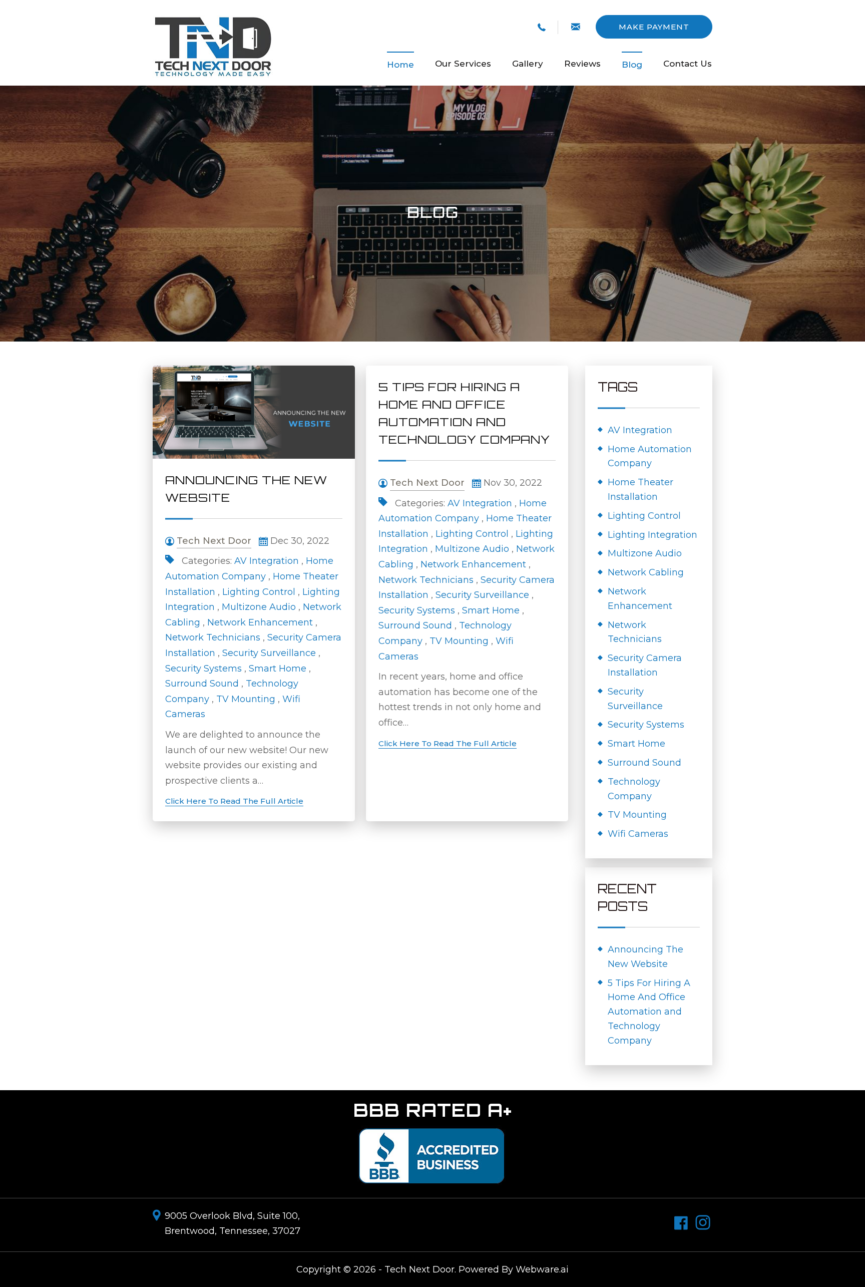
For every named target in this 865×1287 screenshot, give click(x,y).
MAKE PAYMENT (654, 27)
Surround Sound (202, 683)
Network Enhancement (260, 622)
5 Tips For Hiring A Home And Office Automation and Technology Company (649, 1012)
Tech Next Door (419, 1269)
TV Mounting (245, 699)
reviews (582, 64)
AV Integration (266, 560)
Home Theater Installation (640, 489)
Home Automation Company (650, 456)
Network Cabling (646, 572)
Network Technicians (212, 637)
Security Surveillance (269, 653)
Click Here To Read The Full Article (234, 801)
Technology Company (634, 789)
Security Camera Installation (645, 665)
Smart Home (277, 668)
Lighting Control (258, 591)
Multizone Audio (259, 606)
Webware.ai (542, 1269)
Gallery (527, 64)
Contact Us (687, 64)
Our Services (463, 64)
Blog (632, 65)
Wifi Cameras (638, 833)
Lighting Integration (652, 534)
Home (400, 65)
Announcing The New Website (645, 957)
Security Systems (203, 668)
